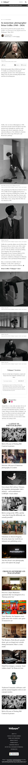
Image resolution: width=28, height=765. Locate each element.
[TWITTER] (10, 402)
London (15, 191)
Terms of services (17, 385)
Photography (8, 19)
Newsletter (24, 65)
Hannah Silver (9, 35)
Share (4, 65)
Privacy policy (14, 740)
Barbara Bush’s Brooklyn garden (15, 5)
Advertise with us (14, 744)
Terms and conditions (14, 738)
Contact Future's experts (14, 736)
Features (18, 36)
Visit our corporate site (17, 760)
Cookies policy (14, 742)
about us (14, 733)
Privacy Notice (19, 386)
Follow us (17, 65)
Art (2, 19)
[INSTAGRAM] (12, 402)
